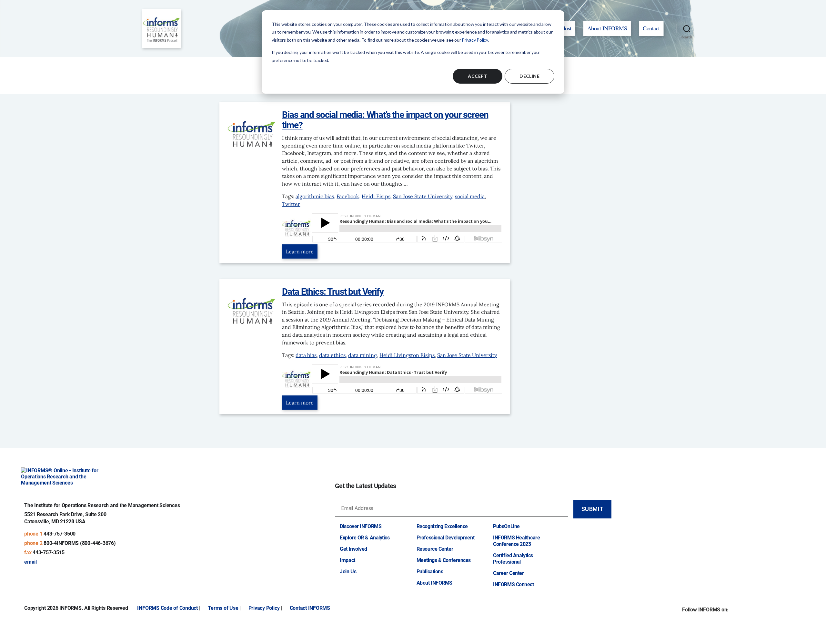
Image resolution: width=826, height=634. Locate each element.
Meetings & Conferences (444, 560)
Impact (347, 560)
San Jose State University (422, 196)
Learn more (300, 251)
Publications (430, 571)
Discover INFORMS (360, 526)
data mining (362, 355)
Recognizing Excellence (442, 526)
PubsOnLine (506, 526)
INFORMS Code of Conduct (167, 608)
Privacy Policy (475, 40)
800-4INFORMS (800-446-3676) (80, 543)
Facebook (348, 196)
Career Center (508, 573)
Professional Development (445, 538)
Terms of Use (223, 608)
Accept (477, 76)
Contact (651, 28)
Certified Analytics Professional (513, 558)
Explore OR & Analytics (364, 538)
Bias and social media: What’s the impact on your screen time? (385, 119)
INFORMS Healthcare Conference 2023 (516, 541)
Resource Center (435, 549)
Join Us (348, 571)
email (30, 562)
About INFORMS (607, 28)
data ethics (332, 355)
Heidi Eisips (376, 196)
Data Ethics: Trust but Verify (332, 291)
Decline (529, 76)
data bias (306, 355)
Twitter (291, 204)
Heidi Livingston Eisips (407, 355)
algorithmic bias (315, 196)
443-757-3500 (60, 534)
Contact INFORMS (310, 608)
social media (470, 196)
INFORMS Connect (513, 584)
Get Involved (353, 549)
